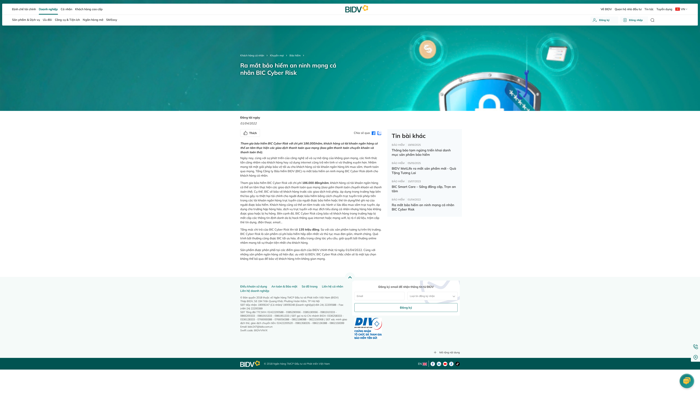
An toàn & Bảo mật (284, 286)
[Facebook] (433, 363)
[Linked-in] (439, 363)
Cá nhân (66, 9)
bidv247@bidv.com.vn (260, 326)
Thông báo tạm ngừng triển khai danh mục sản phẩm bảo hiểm (421, 152)
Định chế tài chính (24, 9)
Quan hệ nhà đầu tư (628, 9)
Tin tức (649, 9)
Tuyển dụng (664, 9)
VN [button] (683, 9)
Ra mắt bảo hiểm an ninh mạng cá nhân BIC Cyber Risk (423, 207)
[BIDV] (250, 364)
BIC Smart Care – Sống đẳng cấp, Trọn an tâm (424, 189)
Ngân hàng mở (93, 20)
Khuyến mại (277, 55)
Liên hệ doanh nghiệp (254, 291)
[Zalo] (451, 363)
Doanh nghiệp (48, 9)
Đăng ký (604, 20)
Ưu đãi (47, 20)
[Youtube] (445, 363)
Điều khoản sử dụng (253, 286)
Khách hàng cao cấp (89, 9)
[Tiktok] (457, 363)
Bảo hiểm (295, 55)
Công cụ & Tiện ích (67, 20)
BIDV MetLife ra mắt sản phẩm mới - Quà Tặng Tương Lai (424, 170)
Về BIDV (606, 9)
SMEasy (111, 20)
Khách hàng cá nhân (252, 55)
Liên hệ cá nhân (332, 286)
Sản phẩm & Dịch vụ (26, 20)
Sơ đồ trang (310, 286)
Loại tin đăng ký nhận (422, 296)
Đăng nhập (636, 20)
